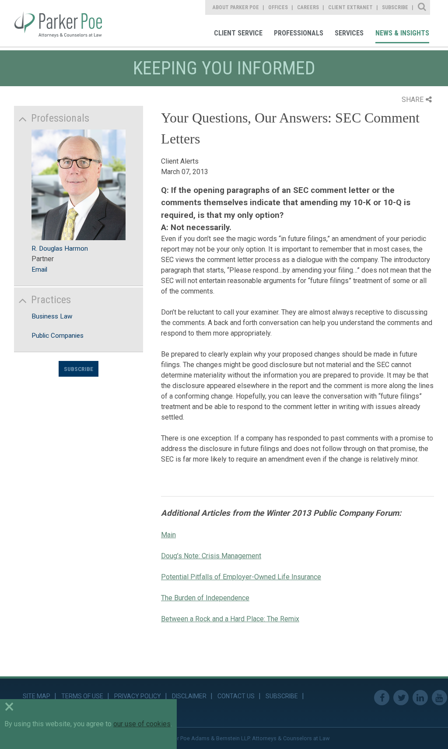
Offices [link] (278, 7)
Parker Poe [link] (64, 23)
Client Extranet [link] (350, 7)
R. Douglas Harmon (60, 248)
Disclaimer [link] (189, 696)
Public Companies (58, 336)
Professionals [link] (298, 33)
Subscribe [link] (395, 7)
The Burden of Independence (205, 598)
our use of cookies (142, 724)
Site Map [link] (36, 696)
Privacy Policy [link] (137, 696)
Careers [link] (308, 7)
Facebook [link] (381, 697)
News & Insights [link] (402, 33)
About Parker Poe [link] (236, 7)
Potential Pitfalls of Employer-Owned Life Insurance (241, 577)
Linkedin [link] (420, 697)
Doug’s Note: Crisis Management (211, 556)
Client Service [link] (238, 33)
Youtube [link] (439, 697)
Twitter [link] (401, 697)
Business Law (52, 316)
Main (168, 535)
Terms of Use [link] (82, 696)
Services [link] (349, 33)
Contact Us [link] (236, 696)
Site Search (422, 7)
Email (39, 269)
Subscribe (78, 368)
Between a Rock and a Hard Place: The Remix (230, 619)
